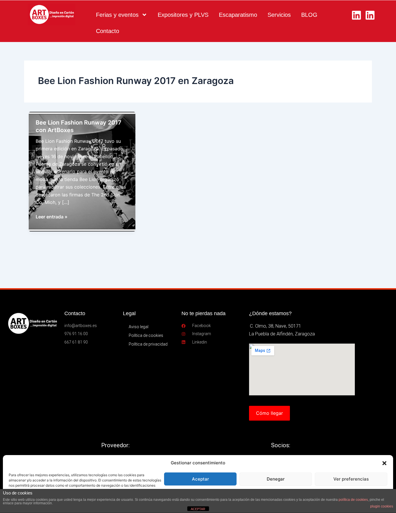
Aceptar (200, 479)
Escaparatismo (238, 15)
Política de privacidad (148, 344)
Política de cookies (146, 335)
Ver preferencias (351, 479)
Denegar (276, 479)
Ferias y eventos (117, 15)
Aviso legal (138, 326)
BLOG (309, 15)
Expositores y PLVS (183, 15)
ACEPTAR (198, 509)
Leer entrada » (52, 216)
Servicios (279, 15)
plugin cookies (381, 506)
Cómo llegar (269, 413)
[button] (384, 463)
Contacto (107, 31)
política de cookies (353, 500)
